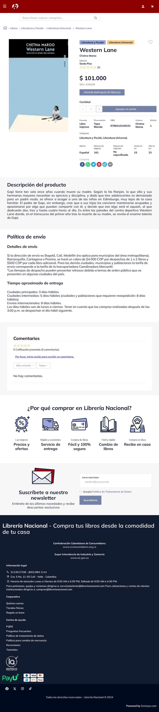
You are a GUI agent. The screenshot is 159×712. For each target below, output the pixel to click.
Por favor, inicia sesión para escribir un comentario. (44, 356)
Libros (13, 28)
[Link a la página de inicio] (5, 28)
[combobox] (60, 18)
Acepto (107, 491)
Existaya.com (149, 705)
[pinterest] (99, 164)
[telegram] (104, 164)
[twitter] (93, 164)
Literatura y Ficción (32, 28)
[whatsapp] (87, 164)
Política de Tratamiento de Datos (111, 491)
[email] (110, 164)
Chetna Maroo (88, 55)
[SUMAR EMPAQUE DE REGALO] (102, 92)
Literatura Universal (59, 28)
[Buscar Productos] (96, 18)
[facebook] (82, 164)
